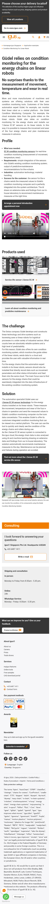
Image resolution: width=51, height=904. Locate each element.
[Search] (33, 37)
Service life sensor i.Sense (19, 280)
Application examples (31, 45)
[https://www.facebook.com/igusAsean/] (6, 759)
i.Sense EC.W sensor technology (16, 402)
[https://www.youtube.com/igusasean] (20, 759)
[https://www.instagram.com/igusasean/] (11, 759)
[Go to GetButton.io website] (6, 901)
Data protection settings (13, 784)
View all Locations (15, 19)
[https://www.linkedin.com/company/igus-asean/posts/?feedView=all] (15, 759)
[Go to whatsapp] (6, 897)
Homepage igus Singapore (12, 45)
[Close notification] (46, 2)
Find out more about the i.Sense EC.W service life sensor (21, 458)
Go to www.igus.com (13, 28)
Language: (15, 765)
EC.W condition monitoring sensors (19, 151)
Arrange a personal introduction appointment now (18, 204)
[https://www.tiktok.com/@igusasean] (25, 759)
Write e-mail (23, 557)
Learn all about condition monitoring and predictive (23, 309)
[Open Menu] (4, 37)
